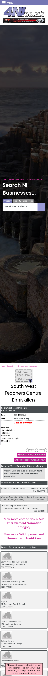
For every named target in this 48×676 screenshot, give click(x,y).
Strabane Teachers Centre (13, 488)
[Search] (41, 207)
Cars (25, 201)
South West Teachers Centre (14, 562)
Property (17, 201)
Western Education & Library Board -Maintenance (23, 497)
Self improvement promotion (27, 366)
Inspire (4, 601)
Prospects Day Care (10, 660)
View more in (24, 536)
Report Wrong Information (32, 454)
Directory (7, 201)
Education (10, 366)
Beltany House (7, 641)
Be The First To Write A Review (31, 460)
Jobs (31, 201)
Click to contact (23, 422)
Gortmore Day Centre (11, 621)
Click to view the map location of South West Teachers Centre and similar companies (23, 474)
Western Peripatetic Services (14, 505)
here (14, 673)
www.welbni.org (21, 418)
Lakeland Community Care (13, 581)
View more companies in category (24, 523)
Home (3, 366)
